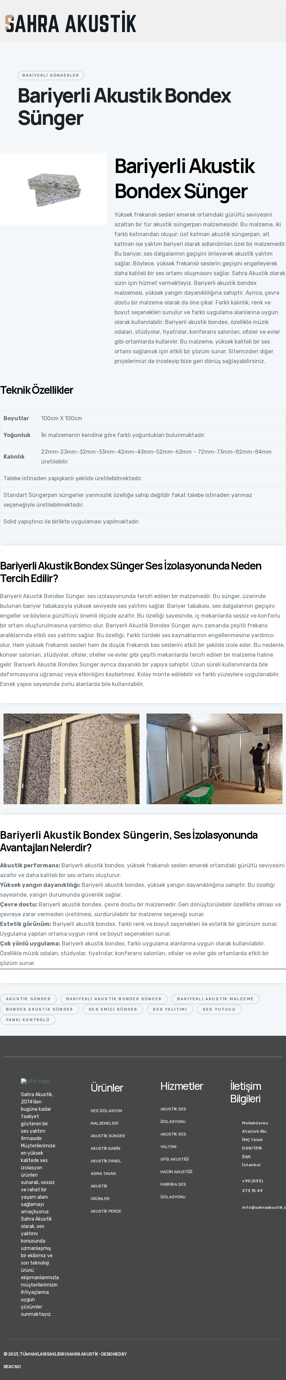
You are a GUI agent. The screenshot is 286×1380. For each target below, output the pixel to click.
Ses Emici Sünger (113, 1009)
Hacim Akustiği (176, 1171)
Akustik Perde (106, 1211)
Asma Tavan (103, 1173)
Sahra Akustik (82, 1354)
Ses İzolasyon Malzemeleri (106, 1117)
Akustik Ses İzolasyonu (173, 1115)
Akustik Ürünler (100, 1192)
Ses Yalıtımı (170, 1009)
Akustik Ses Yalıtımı (173, 1140)
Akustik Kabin (105, 1148)
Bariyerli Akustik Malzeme (215, 999)
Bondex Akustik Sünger (39, 1009)
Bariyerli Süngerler (50, 75)
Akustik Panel (106, 1161)
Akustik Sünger (28, 999)
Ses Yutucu (219, 1009)
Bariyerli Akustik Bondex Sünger (114, 999)
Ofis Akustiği (174, 1159)
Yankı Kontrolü (28, 1020)
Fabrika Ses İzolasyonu (173, 1190)
